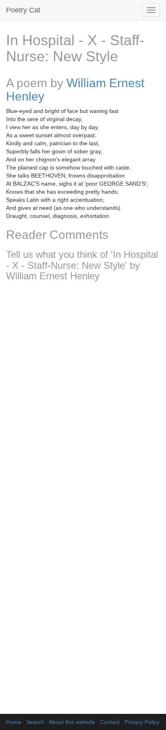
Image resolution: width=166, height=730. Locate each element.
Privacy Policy (142, 722)
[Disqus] (83, 394)
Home (13, 722)
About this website (72, 722)
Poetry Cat (23, 10)
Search (35, 722)
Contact (110, 722)
